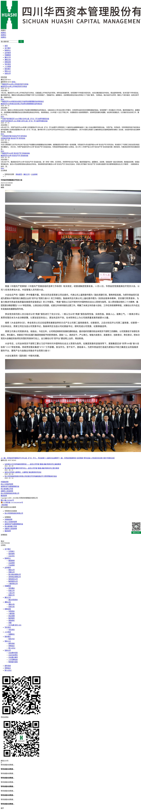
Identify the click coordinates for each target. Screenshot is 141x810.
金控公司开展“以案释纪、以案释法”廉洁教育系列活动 (23, 472)
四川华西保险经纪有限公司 (10, 493)
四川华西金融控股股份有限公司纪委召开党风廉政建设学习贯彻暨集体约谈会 (31, 476)
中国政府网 (4, 482)
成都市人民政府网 (7, 491)
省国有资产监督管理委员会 (10, 486)
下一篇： (86, 458)
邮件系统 (8, 666)
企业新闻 (34, 174)
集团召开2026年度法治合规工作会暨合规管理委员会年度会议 (21, 104)
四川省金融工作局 (7, 489)
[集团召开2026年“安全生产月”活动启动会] (15, 153)
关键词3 (3, 37)
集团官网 (4, 495)
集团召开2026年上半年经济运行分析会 (14, 86)
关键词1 (3, 32)
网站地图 (4, 505)
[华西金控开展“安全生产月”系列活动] (14, 136)
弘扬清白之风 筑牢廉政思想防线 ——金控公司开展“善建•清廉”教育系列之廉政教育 (33, 464)
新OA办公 (8, 670)
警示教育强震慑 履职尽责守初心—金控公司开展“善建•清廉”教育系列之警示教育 (32, 468)
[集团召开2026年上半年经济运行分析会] (14, 84)
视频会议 (8, 668)
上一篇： (29, 458)
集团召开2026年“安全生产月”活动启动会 (14, 155)
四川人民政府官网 (7, 484)
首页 (6, 46)
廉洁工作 (27, 174)
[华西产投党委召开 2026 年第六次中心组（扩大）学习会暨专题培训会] (25, 119)
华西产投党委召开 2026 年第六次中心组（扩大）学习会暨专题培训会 (24, 121)
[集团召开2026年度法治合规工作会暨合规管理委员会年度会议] (22, 101)
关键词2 (3, 35)
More (2, 99)
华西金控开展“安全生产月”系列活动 (13, 138)
